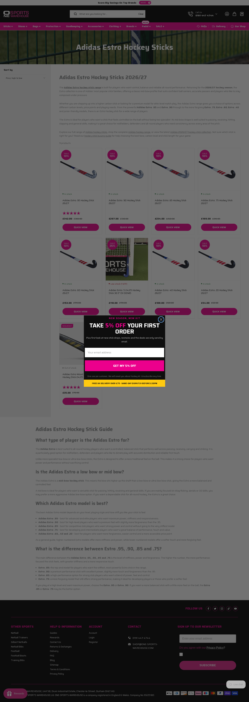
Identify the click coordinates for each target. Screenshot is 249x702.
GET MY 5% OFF (124, 365)
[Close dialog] (161, 319)
